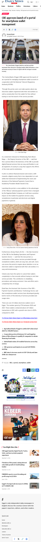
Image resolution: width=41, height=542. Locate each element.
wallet (29, 362)
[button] (3, 2)
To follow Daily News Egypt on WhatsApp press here (19, 318)
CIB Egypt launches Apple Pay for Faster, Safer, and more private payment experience (15, 453)
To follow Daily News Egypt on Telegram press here (19, 322)
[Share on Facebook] (6, 29)
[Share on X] (9, 29)
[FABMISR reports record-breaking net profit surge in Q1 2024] (34, 476)
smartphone (22, 362)
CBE (10, 362)
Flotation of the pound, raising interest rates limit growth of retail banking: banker (14, 465)
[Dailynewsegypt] (14, 2)
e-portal (15, 362)
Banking (5, 13)
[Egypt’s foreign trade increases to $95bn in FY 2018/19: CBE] (34, 486)
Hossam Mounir (10, 34)
